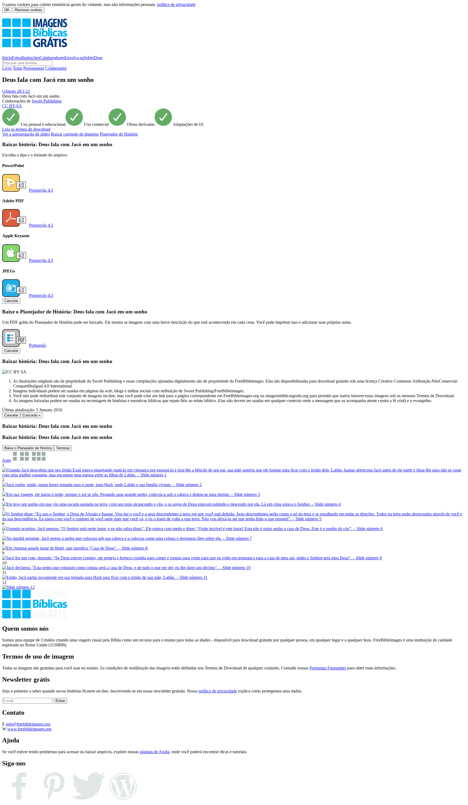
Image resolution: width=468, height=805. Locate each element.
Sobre (89, 57)
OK (6, 10)
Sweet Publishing (46, 101)
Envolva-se (74, 57)
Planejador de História (119, 134)
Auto (6, 460)
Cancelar (11, 301)
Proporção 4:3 (41, 190)
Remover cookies (28, 10)
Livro (7, 68)
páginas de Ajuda (154, 751)
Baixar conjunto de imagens (75, 134)
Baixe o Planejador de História (28, 448)
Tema (17, 68)
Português (37, 345)
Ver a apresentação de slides (26, 134)
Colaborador (56, 68)
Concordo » (31, 415)
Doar (98, 57)
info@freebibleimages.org (28, 724)
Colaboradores (52, 57)
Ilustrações (30, 57)
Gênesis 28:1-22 (16, 91)
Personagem (33, 68)
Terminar (63, 448)
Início (7, 57)
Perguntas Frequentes (328, 668)
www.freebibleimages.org (29, 729)
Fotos (16, 57)
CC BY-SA (12, 106)
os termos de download (26, 129)
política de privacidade (176, 4)
